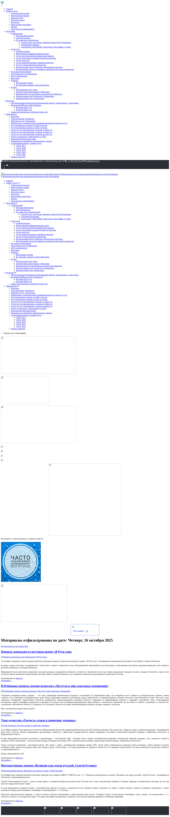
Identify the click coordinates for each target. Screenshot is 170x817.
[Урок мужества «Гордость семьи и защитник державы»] (25, 725)
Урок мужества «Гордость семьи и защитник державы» (38, 720)
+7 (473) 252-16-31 (75, 161)
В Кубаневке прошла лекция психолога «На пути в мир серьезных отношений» (54, 685)
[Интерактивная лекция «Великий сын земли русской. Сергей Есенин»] (32, 771)
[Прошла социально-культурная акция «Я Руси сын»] (24, 657)
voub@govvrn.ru (92, 161)
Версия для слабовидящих (15, 333)
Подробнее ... (6, 681)
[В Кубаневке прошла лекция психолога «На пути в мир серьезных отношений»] (36, 691)
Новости (19, 678)
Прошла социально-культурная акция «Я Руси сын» (36, 651)
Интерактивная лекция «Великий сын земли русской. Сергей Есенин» (49, 765)
